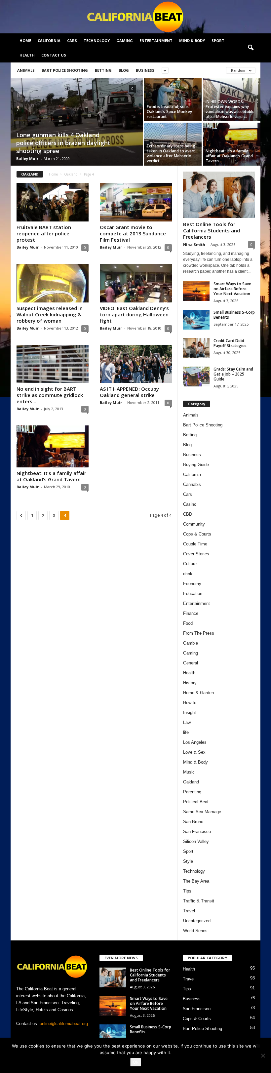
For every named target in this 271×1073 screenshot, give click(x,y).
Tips (187, 891)
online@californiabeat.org (64, 1023)
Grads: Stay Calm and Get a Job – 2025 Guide (233, 374)
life (186, 732)
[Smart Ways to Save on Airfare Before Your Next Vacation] (196, 291)
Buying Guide (196, 464)
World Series (195, 930)
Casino (189, 504)
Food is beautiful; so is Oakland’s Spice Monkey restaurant (169, 111)
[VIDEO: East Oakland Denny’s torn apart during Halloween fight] (136, 283)
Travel (189, 910)
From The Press (198, 633)
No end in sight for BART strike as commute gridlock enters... (50, 395)
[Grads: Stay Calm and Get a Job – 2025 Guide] (196, 376)
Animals (26, 70)
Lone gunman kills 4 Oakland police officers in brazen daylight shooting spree (63, 143)
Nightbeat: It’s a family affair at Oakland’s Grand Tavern (229, 156)
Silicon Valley (196, 841)
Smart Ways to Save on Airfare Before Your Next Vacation (232, 289)
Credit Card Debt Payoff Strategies (230, 343)
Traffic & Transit (198, 900)
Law (187, 722)
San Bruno (193, 821)
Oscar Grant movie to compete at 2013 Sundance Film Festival (133, 233)
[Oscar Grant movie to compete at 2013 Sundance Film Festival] (136, 202)
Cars (72, 40)
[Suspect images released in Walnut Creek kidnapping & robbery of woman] (53, 283)
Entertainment (156, 40)
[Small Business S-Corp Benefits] (196, 320)
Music (189, 772)
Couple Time (195, 543)
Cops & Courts (197, 534)
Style (188, 861)
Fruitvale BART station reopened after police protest (44, 233)
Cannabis (192, 484)
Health (27, 55)
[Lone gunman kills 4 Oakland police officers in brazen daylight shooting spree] (77, 122)
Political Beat (196, 801)
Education (192, 593)
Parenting (192, 791)
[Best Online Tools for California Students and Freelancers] (219, 195)
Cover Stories (196, 553)
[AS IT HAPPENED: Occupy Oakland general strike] (136, 364)
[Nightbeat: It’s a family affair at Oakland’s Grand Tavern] (231, 144)
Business (145, 70)
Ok (135, 1062)
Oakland (71, 174)
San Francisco (197, 831)
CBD (187, 514)
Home (25, 40)
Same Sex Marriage (202, 811)
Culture (190, 563)
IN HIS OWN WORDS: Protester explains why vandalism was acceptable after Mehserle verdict (230, 109)
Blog (124, 70)
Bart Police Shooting (65, 70)
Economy (192, 583)
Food (188, 623)
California (49, 40)
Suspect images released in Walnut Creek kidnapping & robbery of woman (50, 314)
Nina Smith (194, 244)
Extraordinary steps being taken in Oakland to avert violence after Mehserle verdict (171, 153)
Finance (190, 613)
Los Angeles (195, 742)
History (190, 682)
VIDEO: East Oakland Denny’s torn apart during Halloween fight (134, 314)
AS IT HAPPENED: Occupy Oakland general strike (129, 391)
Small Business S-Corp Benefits (234, 314)
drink (187, 573)
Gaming (124, 40)
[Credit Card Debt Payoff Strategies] (196, 348)
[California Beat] (135, 16)
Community (194, 524)
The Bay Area (196, 881)
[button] (250, 48)
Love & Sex (194, 752)
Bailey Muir (27, 158)
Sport (218, 40)
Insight (189, 712)
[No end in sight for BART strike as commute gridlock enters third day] (53, 364)
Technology (97, 40)
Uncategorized (197, 920)
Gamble (190, 643)
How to (189, 702)
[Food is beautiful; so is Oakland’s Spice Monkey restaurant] (173, 99)
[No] (262, 1055)
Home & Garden (198, 692)
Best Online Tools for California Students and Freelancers (211, 230)
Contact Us (53, 55)
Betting (103, 70)
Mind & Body (192, 40)
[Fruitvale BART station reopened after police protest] (53, 202)
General (190, 662)
